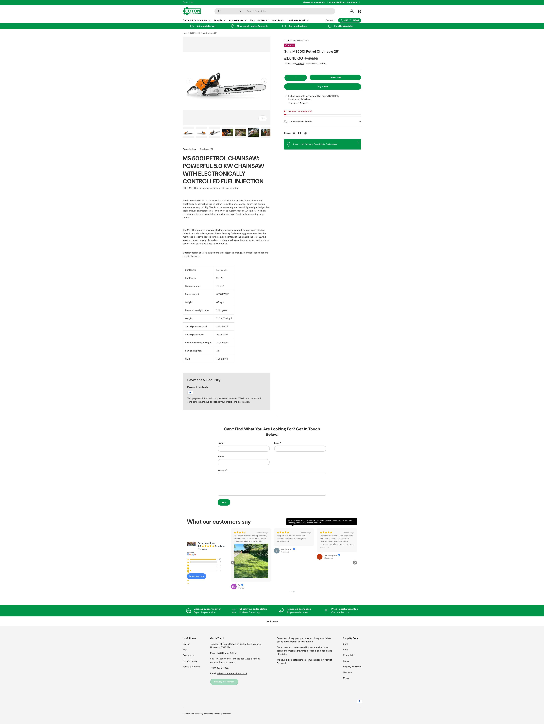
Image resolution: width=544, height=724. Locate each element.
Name (220, 443)
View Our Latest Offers (314, 2)
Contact (330, 20)
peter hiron (329, 555)
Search (186, 643)
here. (319, 523)
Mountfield (348, 655)
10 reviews (285, 558)
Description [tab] (189, 149)
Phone (221, 456)
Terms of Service (191, 666)
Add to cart (335, 77)
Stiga (345, 649)
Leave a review (196, 576)
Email (277, 443)
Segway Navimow (352, 666)
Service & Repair (296, 20)
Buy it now (322, 86)
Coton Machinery (196, 714)
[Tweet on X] (294, 133)
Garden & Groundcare (195, 20)
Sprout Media (225, 714)
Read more (281, 547)
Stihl (345, 643)
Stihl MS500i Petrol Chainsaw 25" (203, 33)
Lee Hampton (287, 555)
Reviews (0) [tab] (206, 149)
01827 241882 (221, 667)
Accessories (236, 20)
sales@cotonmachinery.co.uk (232, 673)
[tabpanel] (226, 260)
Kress (346, 660)
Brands (218, 20)
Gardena (347, 672)
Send (224, 502)
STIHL (286, 40)
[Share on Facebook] (299, 133)
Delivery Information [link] (224, 681)
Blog (185, 649)
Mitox (346, 677)
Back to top (272, 621)
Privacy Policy (190, 660)
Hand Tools (278, 20)
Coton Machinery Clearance (343, 2)
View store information (298, 103)
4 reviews (242, 552)
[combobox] (274, 11)
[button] (233, 562)
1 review (327, 558)
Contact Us (188, 655)
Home (185, 33)
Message (222, 470)
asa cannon (243, 549)
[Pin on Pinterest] (305, 133)
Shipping (300, 63)
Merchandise (257, 20)
